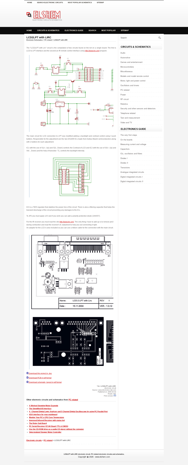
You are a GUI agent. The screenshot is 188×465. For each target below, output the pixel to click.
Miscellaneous (126, 71)
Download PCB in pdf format (40, 378)
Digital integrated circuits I (131, 176)
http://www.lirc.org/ (92, 51)
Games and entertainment (131, 62)
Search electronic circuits (50, 2)
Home (29, 2)
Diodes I (123, 158)
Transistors (125, 167)
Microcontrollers (127, 66)
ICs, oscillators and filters (131, 153)
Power (123, 94)
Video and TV (126, 122)
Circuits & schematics (48, 30)
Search (92, 30)
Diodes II (124, 162)
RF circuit (124, 99)
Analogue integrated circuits (132, 172)
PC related (124, 89)
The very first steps (128, 135)
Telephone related (127, 113)
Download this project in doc (40, 373)
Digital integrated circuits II (131, 181)
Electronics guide (74, 30)
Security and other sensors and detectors (138, 108)
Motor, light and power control (132, 80)
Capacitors (125, 148)
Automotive (125, 57)
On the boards (126, 139)
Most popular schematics (80, 2)
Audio (122, 52)
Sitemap (100, 2)
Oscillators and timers (129, 85)
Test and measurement (130, 117)
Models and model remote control (134, 76)
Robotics (124, 103)
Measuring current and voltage (133, 144)
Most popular (108, 30)
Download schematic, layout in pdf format (45, 382)
